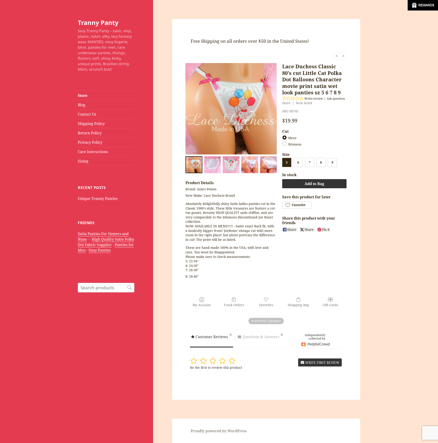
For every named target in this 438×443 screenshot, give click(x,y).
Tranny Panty (98, 22)
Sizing (83, 161)
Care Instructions (93, 151)
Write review (313, 98)
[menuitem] (337, 56)
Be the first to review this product (216, 367)
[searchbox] (106, 287)
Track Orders (234, 305)
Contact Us (87, 114)
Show (423, 5)
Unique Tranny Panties (98, 198)
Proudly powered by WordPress (219, 430)
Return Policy (90, 132)
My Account (202, 305)
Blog (81, 104)
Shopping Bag (298, 305)
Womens (294, 144)
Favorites (266, 305)
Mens (292, 138)
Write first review (321, 362)
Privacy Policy (90, 142)
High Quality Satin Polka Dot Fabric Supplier (106, 242)
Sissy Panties (100, 250)
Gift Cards (330, 305)
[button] (296, 205)
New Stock (304, 103)
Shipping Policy (91, 123)
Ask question (336, 98)
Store (82, 95)
